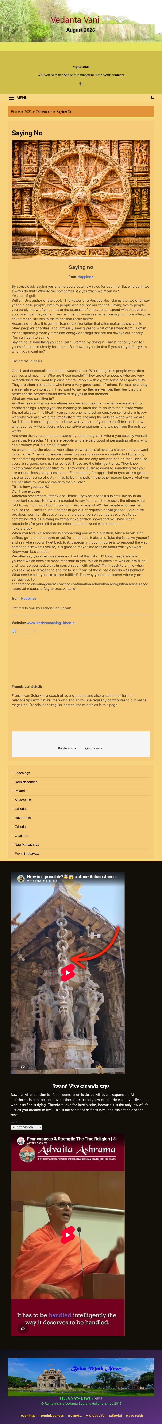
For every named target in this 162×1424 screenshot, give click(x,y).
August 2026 (81, 67)
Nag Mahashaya (27, 844)
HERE (98, 1398)
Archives (17, 1122)
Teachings (22, 773)
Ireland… (21, 791)
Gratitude (21, 835)
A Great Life (23, 800)
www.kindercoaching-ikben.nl (51, 623)
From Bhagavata (27, 853)
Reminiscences (26, 782)
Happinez (86, 277)
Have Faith (23, 818)
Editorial (20, 809)
